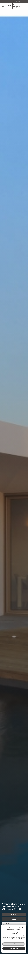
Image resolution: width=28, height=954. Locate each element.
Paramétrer (13, 944)
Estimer (14, 919)
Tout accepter (14, 948)
